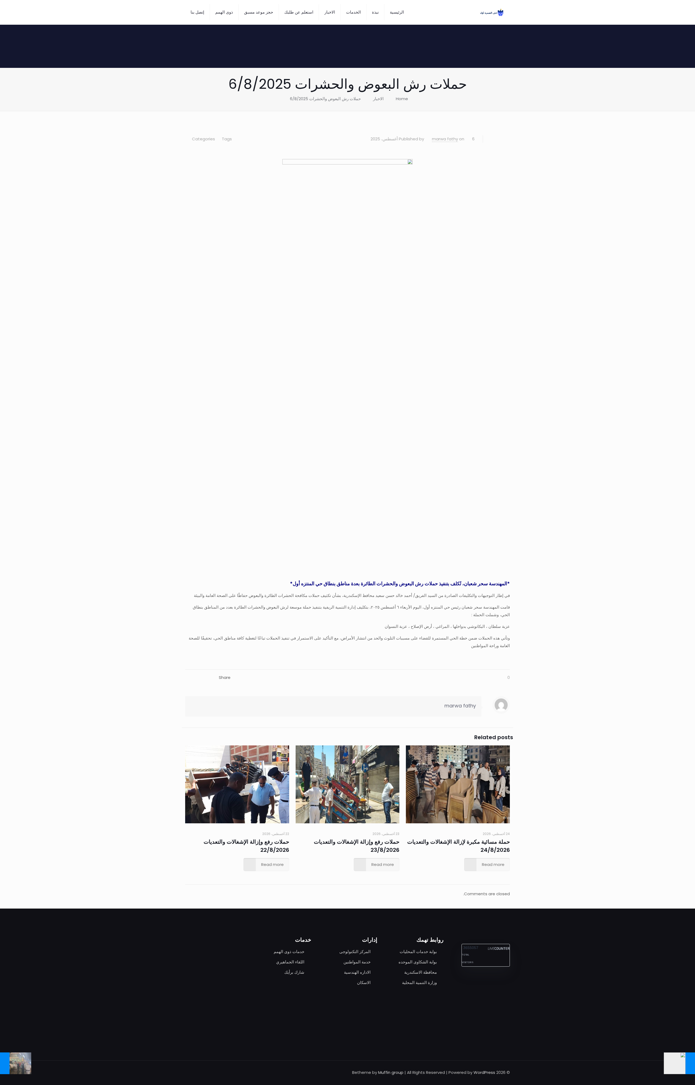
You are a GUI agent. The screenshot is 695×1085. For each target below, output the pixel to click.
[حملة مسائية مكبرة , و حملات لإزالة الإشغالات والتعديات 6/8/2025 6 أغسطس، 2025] (15, 1063)
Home (402, 99)
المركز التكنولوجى (355, 951)
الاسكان (364, 982)
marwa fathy (445, 139)
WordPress (484, 1072)
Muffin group (390, 1072)
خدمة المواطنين (357, 962)
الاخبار (378, 99)
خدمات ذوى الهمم (289, 951)
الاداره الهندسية (357, 972)
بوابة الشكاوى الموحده (418, 962)
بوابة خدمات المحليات (418, 951)
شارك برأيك (294, 972)
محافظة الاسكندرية (420, 972)
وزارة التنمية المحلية (419, 982)
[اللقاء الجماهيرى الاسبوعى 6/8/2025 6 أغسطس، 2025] (679, 1063)
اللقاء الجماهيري (290, 962)
